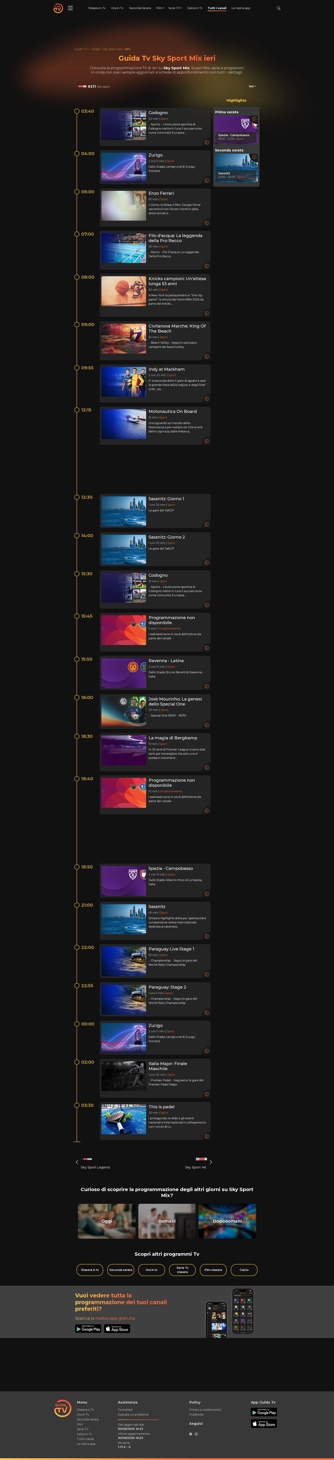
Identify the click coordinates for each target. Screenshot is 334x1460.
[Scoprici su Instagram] (196, 1433)
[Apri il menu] (70, 8)
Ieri (127, 49)
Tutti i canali (217, 8)
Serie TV (82, 1429)
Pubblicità (196, 1414)
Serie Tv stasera (182, 1270)
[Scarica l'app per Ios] (117, 1328)
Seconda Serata (140, 8)
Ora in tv (151, 1270)
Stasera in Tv (97, 8)
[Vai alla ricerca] (278, 8)
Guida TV (80, 49)
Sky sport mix (112, 49)
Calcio (244, 1270)
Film (80, 1424)
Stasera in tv (90, 1270)
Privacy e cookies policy (205, 1409)
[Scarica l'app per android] (89, 1328)
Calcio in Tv (194, 8)
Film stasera (213, 1270)
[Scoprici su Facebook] (190, 1433)
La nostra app (241, 8)
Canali (95, 49)
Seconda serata (120, 1270)
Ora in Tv (117, 8)
